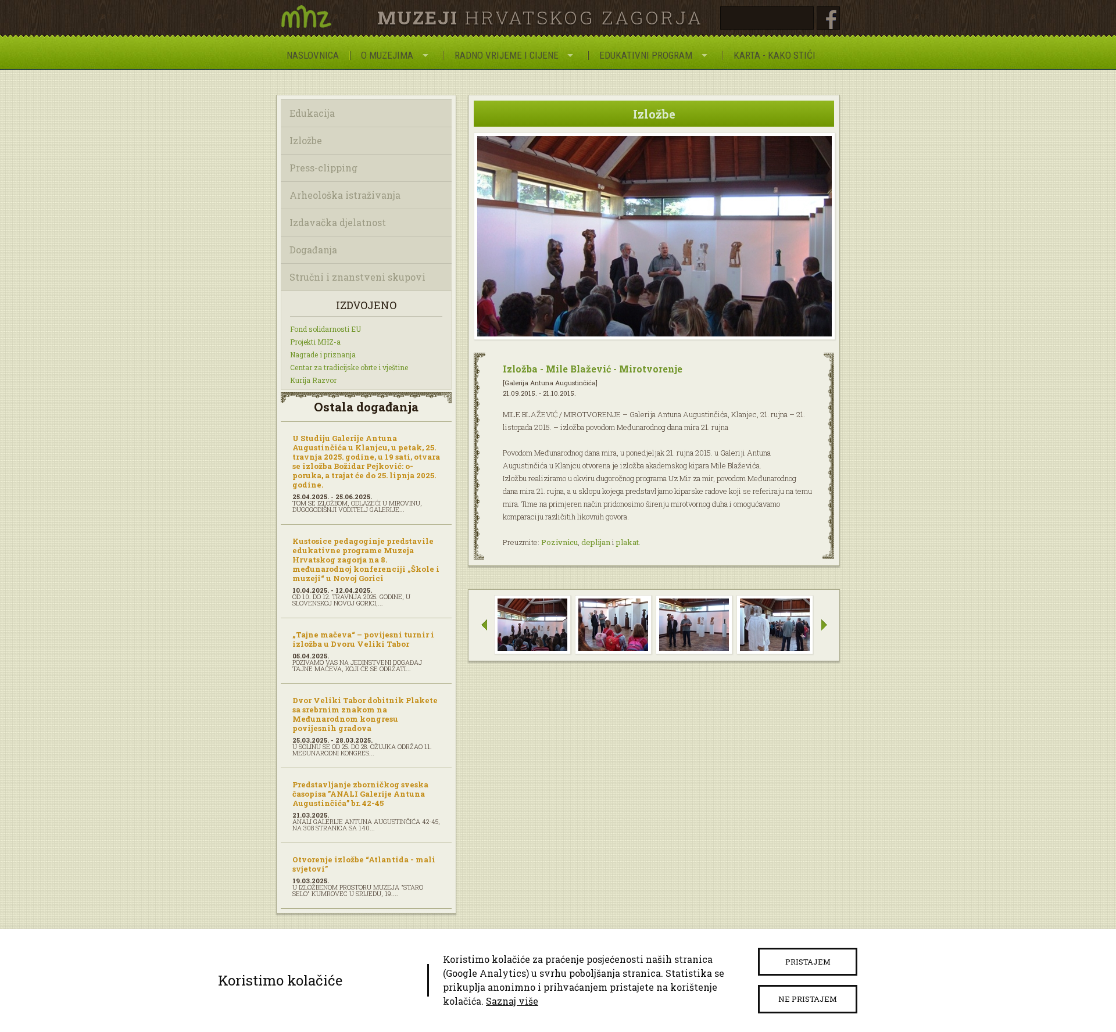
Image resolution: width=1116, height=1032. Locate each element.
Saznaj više (512, 1001)
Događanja (313, 249)
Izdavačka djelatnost (337, 222)
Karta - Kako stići (774, 55)
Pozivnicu (559, 542)
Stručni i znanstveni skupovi (357, 277)
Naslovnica (313, 55)
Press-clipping (323, 168)
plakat (627, 542)
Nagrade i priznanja (323, 354)
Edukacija (312, 113)
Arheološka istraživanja (344, 195)
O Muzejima (387, 55)
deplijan (595, 542)
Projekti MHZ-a (315, 341)
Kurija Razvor (313, 380)
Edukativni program (645, 55)
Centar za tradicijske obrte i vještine (349, 367)
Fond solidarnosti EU (325, 329)
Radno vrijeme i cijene (507, 55)
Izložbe (305, 140)
